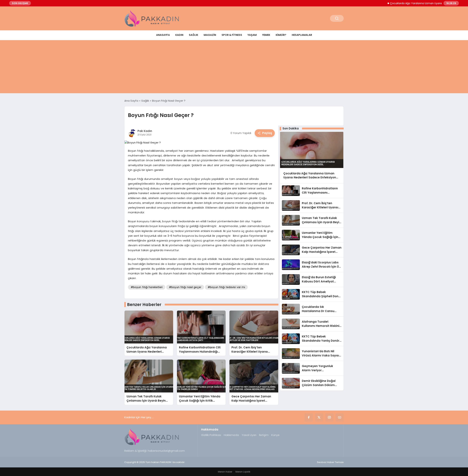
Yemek (266, 35)
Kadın (179, 35)
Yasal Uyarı (249, 435)
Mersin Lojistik (242, 471)
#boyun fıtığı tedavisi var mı (226, 287)
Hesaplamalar (302, 35)
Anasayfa (163, 35)
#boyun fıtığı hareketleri (147, 287)
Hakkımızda (231, 435)
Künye (275, 435)
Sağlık (193, 35)
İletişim (264, 435)
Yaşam (252, 35)
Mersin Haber (225, 471)
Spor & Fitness (232, 35)
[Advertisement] (234, 67)
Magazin (210, 35)
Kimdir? (281, 35)
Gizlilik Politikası (211, 435)
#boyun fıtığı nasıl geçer (185, 287)
